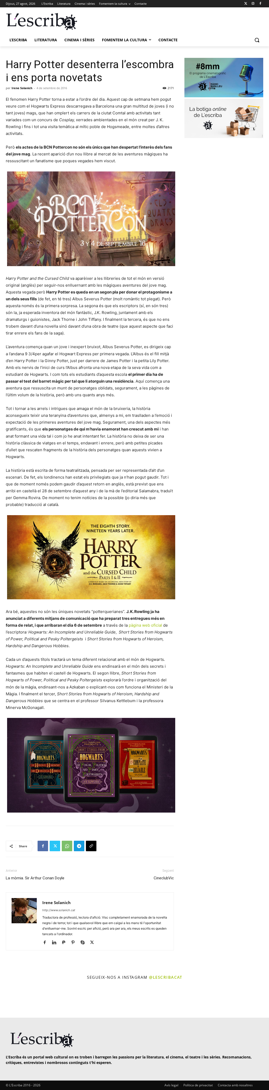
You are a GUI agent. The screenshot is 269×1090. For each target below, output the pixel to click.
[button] (257, 40)
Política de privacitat (198, 1085)
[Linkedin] (56, 943)
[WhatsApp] (67, 846)
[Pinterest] (75, 943)
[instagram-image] (15, 999)
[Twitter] (246, 4)
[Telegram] (79, 846)
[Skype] (84, 943)
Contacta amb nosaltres (235, 1085)
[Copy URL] (91, 846)
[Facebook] (260, 4)
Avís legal (171, 1085)
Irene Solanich (22, 88)
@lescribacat (165, 977)
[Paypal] (65, 943)
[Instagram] (253, 4)
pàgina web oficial (145, 625)
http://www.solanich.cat (58, 910)
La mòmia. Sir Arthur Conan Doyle (35, 878)
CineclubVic (164, 878)
